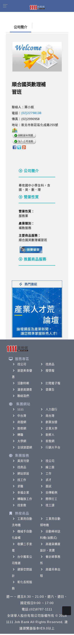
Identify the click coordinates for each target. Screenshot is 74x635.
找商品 (50, 364)
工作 (49, 473)
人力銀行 (51, 409)
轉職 (20, 434)
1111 (20, 409)
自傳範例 (51, 492)
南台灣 (50, 415)
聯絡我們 (23, 396)
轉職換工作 (24, 499)
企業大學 (51, 428)
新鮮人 (50, 434)
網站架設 (23, 473)
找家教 (21, 505)
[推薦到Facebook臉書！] (14, 147)
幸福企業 (23, 492)
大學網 (21, 441)
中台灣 (21, 415)
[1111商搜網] (37, 7)
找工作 (21, 479)
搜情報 (50, 370)
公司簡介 (20, 27)
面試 (49, 486)
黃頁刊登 (23, 460)
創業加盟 (51, 422)
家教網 (50, 441)
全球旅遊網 (24, 447)
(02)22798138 (31, 113)
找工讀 (50, 505)
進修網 (21, 428)
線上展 (50, 467)
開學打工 (51, 499)
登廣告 (50, 389)
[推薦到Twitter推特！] (19, 147)
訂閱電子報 (53, 383)
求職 (20, 486)
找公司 (21, 364)
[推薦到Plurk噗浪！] (24, 147)
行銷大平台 (53, 447)
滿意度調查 (24, 389)
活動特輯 (23, 383)
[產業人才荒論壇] (37, 312)
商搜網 (21, 422)
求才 (49, 479)
